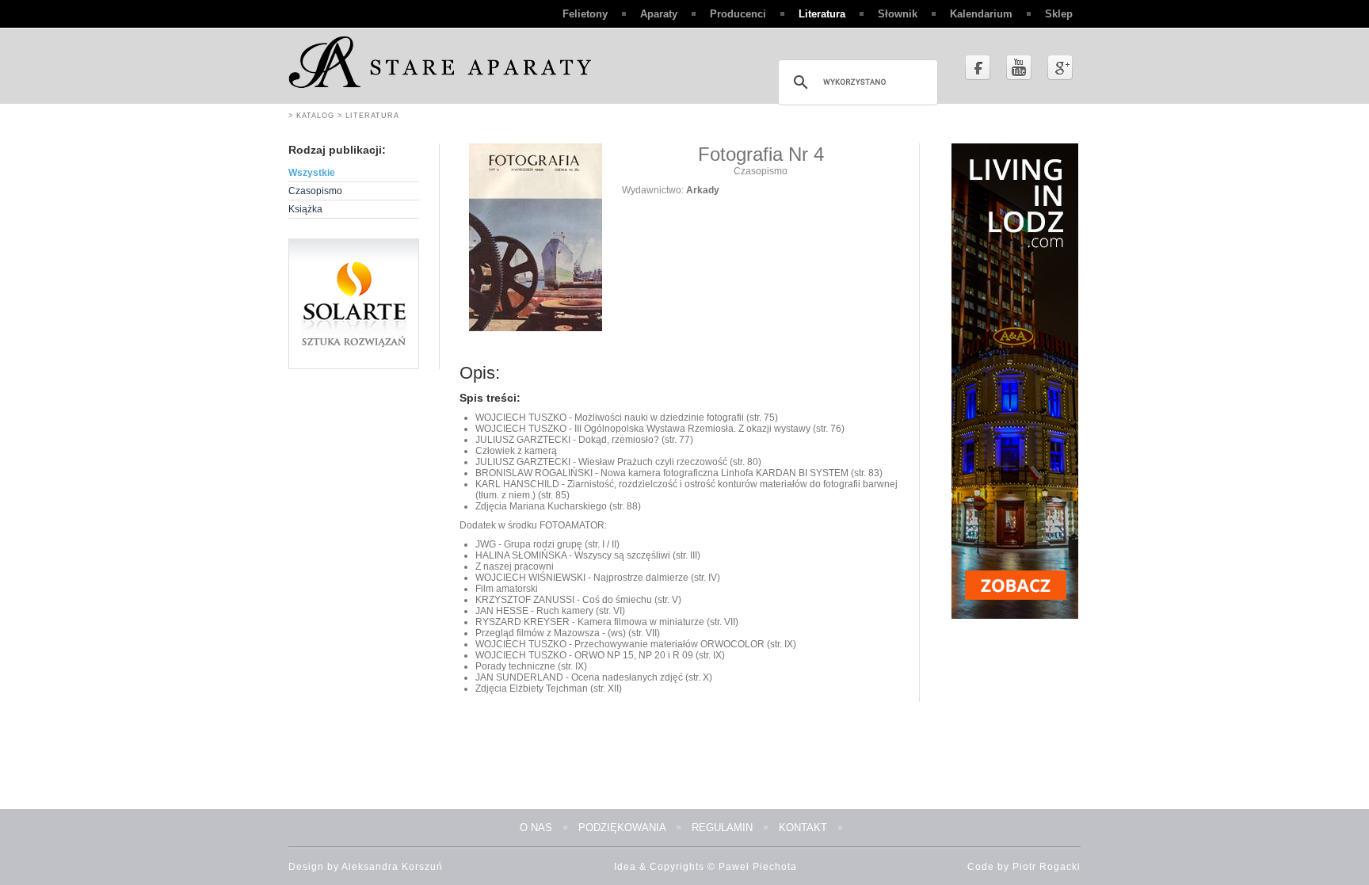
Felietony (585, 14)
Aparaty (658, 14)
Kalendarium (981, 14)
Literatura (822, 14)
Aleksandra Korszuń (392, 866)
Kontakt (803, 828)
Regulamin (722, 828)
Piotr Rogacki (1046, 866)
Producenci (738, 14)
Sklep (1059, 14)
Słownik (897, 14)
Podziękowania (621, 828)
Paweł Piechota (758, 866)
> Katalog (311, 116)
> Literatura (366, 116)
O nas (536, 828)
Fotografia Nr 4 (761, 154)
